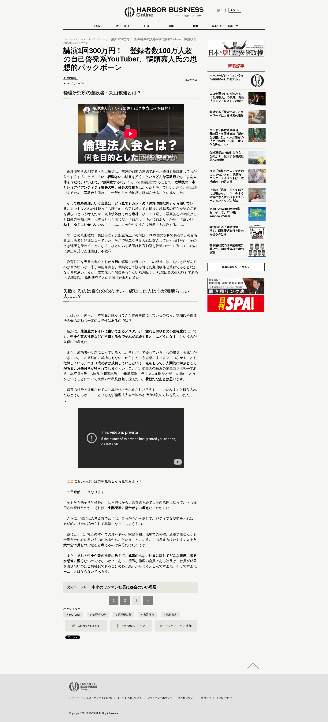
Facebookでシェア (132, 626)
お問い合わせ (224, 697)
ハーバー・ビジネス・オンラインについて (92, 697)
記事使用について (132, 697)
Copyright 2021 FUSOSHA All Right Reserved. (94, 713)
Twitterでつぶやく (88, 626)
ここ (70, 481)
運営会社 (206, 697)
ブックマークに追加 (176, 626)
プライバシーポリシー (159, 697)
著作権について (186, 697)
